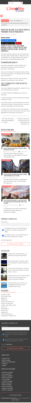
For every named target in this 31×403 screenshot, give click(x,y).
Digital (2, 298)
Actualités (3, 294)
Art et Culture (4, 296)
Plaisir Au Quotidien (7, 384)
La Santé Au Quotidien (7, 372)
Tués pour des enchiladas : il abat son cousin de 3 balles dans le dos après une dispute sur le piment (15, 202)
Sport (2, 307)
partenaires (9, 240)
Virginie (14, 34)
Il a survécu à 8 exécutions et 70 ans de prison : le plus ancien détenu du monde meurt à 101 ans (18, 270)
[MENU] (1, 16)
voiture (5, 207)
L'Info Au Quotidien (7, 374)
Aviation (3, 310)
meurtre (22, 151)
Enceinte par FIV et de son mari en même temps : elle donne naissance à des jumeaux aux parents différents (19, 277)
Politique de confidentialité (8, 362)
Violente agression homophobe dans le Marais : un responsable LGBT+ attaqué (15, 175)
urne (26, 151)
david (15, 151)
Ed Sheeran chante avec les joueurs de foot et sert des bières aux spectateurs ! (23, 121)
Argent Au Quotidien (7, 383)
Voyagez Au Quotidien (7, 388)
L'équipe (4, 365)
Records (3, 300)
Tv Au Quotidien (6, 379)
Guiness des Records (6, 301)
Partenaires (4, 363)
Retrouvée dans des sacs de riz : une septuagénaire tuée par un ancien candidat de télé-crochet (17, 284)
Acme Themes (15, 400)
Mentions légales (6, 360)
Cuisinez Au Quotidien (7, 390)
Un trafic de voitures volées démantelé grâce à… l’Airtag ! (8, 120)
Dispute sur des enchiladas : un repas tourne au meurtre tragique (15, 149)
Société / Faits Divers (6, 134)
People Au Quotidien (7, 377)
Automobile (4, 308)
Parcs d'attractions (6, 314)
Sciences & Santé (5, 303)
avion (22, 205)
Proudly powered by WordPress (9, 398)
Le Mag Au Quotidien (7, 381)
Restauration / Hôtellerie (7, 315)
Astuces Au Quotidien (7, 376)
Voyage (3, 312)
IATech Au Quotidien (7, 386)
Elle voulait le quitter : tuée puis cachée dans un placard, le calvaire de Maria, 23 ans (18, 262)
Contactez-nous (6, 358)
